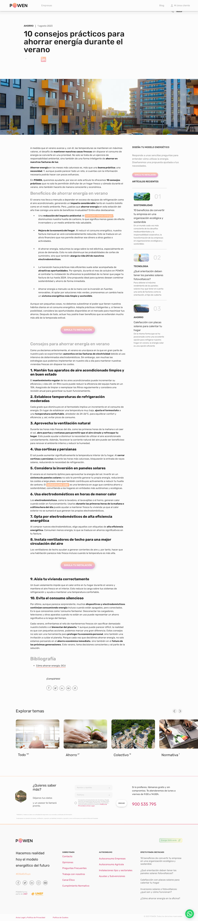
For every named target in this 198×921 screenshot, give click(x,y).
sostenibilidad (143, 205)
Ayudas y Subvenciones (112, 876)
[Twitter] (25, 882)
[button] (48, 687)
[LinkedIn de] (43, 59)
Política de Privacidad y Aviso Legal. (92, 805)
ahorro (138, 317)
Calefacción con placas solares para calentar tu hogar (148, 326)
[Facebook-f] (18, 882)
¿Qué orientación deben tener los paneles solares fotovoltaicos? (148, 275)
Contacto (67, 856)
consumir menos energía (99, 215)
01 (157, 196)
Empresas (46, 5)
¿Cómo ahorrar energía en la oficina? (160, 898)
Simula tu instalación (78, 329)
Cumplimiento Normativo (75, 885)
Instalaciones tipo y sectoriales (115, 870)
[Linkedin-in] (31, 882)
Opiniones (67, 862)
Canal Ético (68, 880)
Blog (161, 5)
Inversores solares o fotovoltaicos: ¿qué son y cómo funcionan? (158, 890)
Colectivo (121, 755)
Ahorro (71, 755)
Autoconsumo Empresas (112, 858)
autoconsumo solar (57, 484)
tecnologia (141, 266)
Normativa (169, 755)
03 (157, 308)
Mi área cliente (181, 5)
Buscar (179, 11)
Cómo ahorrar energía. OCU (51, 665)
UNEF (25, 894)
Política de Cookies (60, 917)
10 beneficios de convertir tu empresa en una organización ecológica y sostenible (160, 861)
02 (157, 257)
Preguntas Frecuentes (74, 868)
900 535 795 (144, 804)
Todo (22, 755)
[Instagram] (38, 882)
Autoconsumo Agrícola (111, 864)
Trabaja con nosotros (73, 874)
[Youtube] (45, 882)
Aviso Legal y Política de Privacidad (30, 917)
